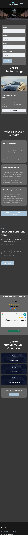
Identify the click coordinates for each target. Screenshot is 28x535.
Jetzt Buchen (13, 110)
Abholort (5, 27)
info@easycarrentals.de (8, 534)
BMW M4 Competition (9, 95)
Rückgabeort (6, 43)
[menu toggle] (6, 4)
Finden (7, 60)
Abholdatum (6, 35)
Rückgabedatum (7, 51)
